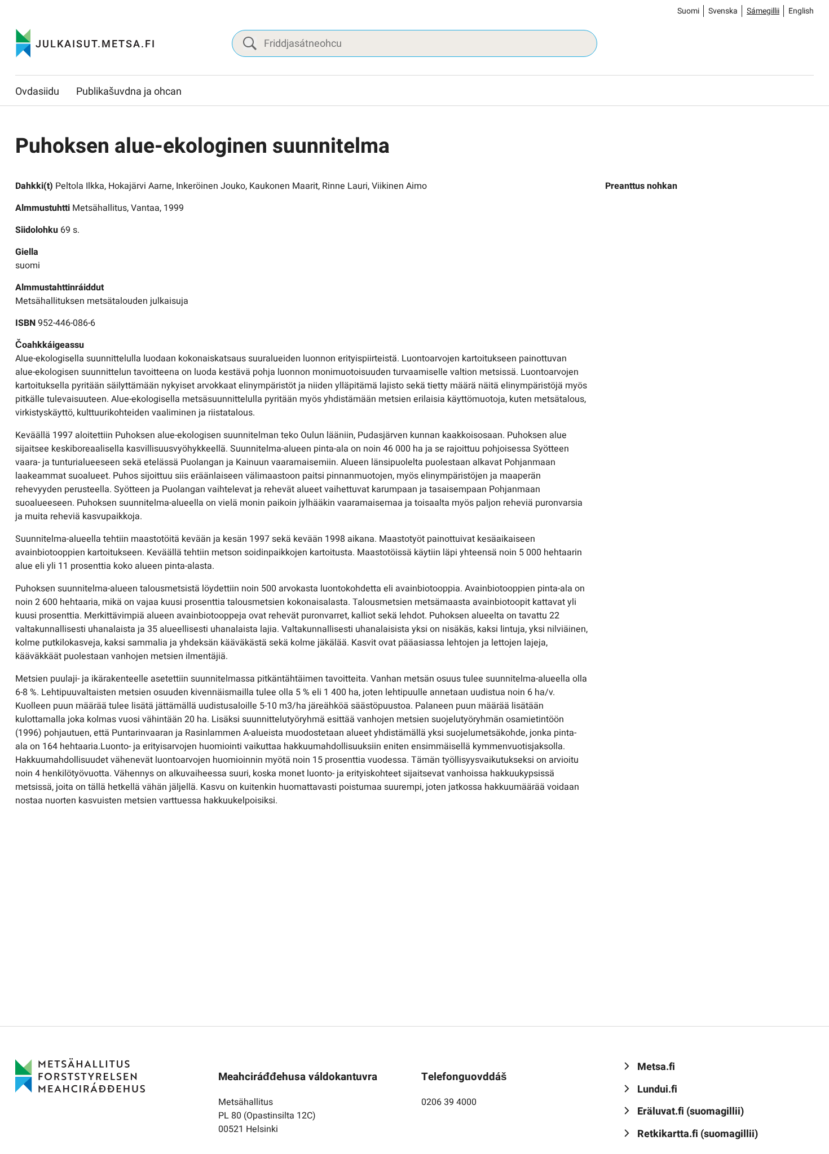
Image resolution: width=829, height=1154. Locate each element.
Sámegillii (763, 11)
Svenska (723, 11)
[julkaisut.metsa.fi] (80, 1075)
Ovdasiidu (37, 91)
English (801, 11)
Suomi (688, 11)
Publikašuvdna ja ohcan (129, 91)
